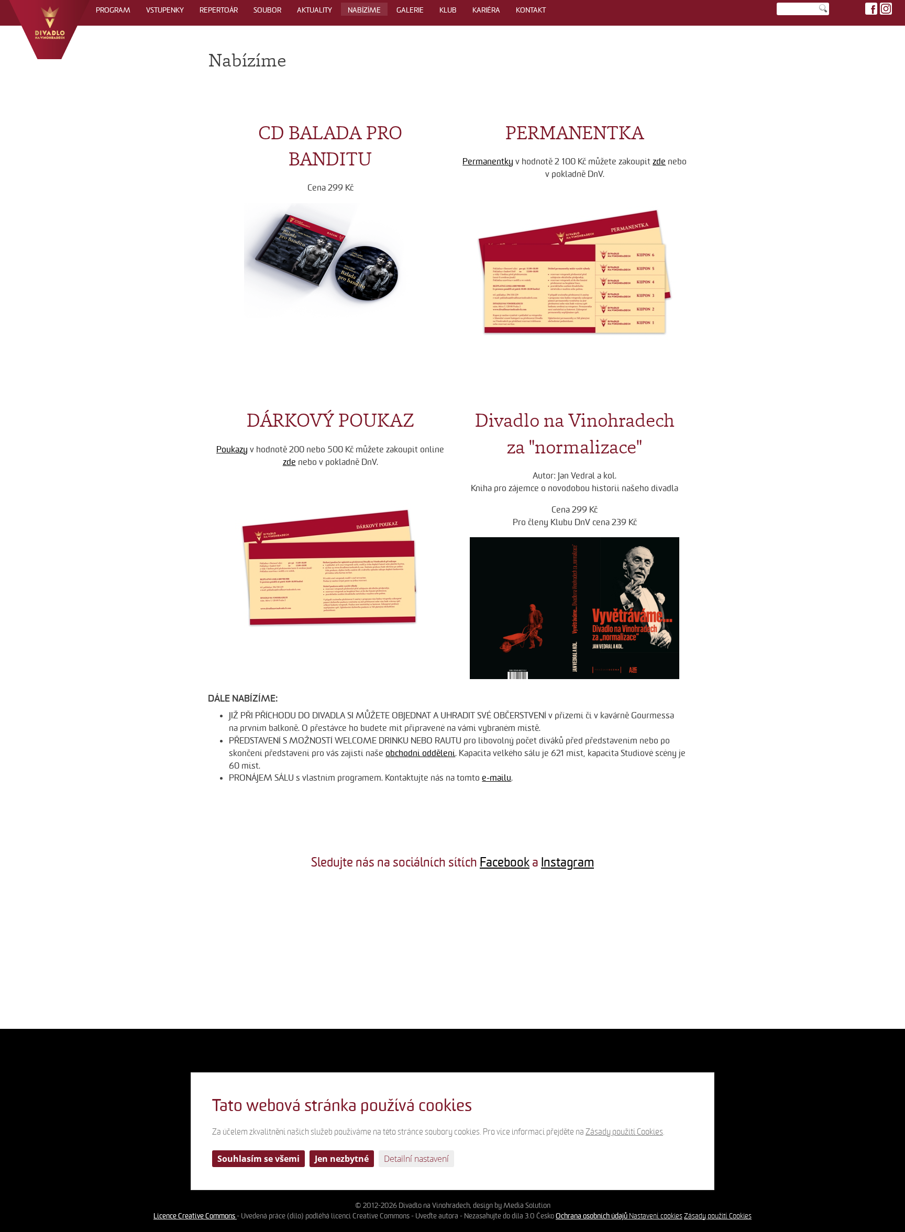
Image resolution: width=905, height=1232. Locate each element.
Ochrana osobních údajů (592, 1215)
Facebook (504, 862)
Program (113, 10)
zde (659, 161)
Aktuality (314, 10)
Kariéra (486, 10)
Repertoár (219, 10)
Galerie (410, 10)
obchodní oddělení (420, 753)
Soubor (267, 10)
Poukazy (232, 449)
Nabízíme (364, 10)
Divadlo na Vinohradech (49, 29)
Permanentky (487, 161)
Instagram (567, 862)
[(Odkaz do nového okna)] (75, 953)
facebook (871, 9)
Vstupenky (165, 10)
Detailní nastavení (416, 1158)
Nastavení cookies (655, 1216)
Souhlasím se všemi (258, 1158)
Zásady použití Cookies (718, 1216)
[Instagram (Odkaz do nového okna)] (886, 9)
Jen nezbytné (342, 1158)
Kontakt (531, 10)
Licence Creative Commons (195, 1215)
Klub (448, 10)
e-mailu (496, 777)
